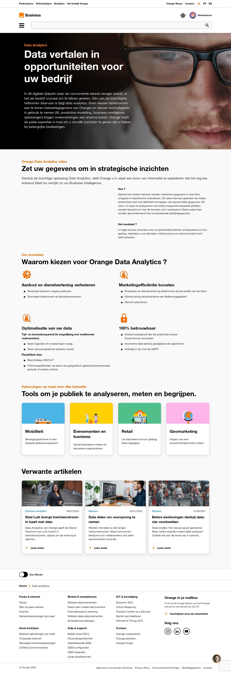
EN (210, 3)
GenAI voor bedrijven (128, 616)
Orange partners (126, 638)
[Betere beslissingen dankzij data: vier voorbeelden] (179, 493)
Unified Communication (33, 647)
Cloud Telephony (126, 607)
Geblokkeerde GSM (79, 643)
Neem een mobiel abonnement (86, 607)
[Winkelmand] (183, 15)
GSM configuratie (78, 647)
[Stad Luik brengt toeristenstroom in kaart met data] (52, 493)
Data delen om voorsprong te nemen (112, 519)
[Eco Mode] (23, 574)
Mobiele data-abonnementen (85, 616)
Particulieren (26, 3)
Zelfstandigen (44, 3)
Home (23, 586)
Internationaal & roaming (82, 611)
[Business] (21, 25)
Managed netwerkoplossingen (37, 643)
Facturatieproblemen (80, 638)
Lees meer (37, 548)
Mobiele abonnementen (82, 602)
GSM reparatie (76, 652)
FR (204, 3)
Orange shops (124, 643)
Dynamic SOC (124, 602)
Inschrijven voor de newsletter (189, 613)
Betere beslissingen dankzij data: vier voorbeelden (178, 519)
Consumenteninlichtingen (166, 667)
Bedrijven (59, 3)
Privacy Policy (142, 667)
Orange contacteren (128, 633)
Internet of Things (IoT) (129, 620)
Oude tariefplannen (79, 656)
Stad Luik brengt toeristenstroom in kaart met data (51, 519)
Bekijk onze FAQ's (78, 633)
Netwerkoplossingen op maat (37, 616)
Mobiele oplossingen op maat (37, 633)
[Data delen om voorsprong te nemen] (115, 493)
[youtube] (186, 631)
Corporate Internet (30, 638)
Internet (23, 611)
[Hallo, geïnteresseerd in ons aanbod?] (216, 658)
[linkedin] (177, 631)
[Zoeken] (207, 25)
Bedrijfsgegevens (191, 667)
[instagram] (168, 631)
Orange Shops (174, 3)
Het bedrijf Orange (77, 3)
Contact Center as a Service (133, 611)
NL (199, 3)
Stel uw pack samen (31, 607)
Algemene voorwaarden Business (114, 667)
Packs (23, 602)
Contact (189, 3)
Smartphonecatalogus (81, 620)
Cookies (207, 667)
